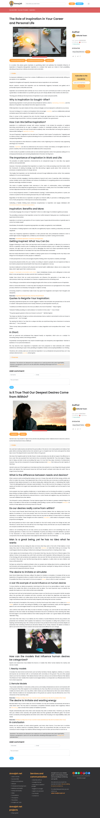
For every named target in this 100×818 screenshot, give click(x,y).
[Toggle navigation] (89, 3)
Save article (76, 44)
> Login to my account (37, 791)
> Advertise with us (36, 780)
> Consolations (15, 795)
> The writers (14, 800)
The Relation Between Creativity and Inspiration (29, 239)
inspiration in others (28, 131)
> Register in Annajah (37, 789)
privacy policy (80, 775)
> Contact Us (35, 796)
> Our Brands (35, 793)
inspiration (18, 147)
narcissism (47, 517)
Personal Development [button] (17, 60)
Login (71, 4)
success (25, 353)
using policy (87, 775)
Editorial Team (81, 36)
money (44, 579)
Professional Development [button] (35, 60)
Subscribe (81, 86)
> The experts (14, 798)
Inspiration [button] (49, 60)
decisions (43, 548)
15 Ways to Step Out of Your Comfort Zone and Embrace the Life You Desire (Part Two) (41, 720)
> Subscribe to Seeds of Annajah (37, 785)
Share (87, 52)
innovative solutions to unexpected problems (21, 205)
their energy (14, 707)
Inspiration (84, 42)
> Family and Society (16, 791)
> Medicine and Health (17, 788)
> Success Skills (15, 779)
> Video (13, 793)
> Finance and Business (17, 781)
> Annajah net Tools (16, 802)
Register (79, 4)
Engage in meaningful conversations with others (22, 272)
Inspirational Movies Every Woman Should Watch (30, 296)
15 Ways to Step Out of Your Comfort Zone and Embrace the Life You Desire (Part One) (41, 698)
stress (49, 462)
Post (11, 387)
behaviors (65, 502)
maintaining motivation (58, 103)
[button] (39, 73)
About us (75, 775)
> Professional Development (18, 786)
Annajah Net (60, 364)
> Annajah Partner (36, 782)
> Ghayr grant (14, 813)
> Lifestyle (13, 784)
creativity (49, 111)
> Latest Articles (15, 776)
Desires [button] (23, 434)
